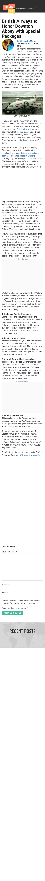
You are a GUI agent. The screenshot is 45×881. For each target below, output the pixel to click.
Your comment (9, 552)
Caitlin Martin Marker (27, 41)
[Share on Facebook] (3, 432)
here (15, 333)
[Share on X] (3, 438)
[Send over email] (3, 449)
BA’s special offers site (30, 455)
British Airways (23, 129)
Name (5, 585)
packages (28, 140)
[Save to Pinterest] (3, 443)
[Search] (35, 7)
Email (5, 593)
